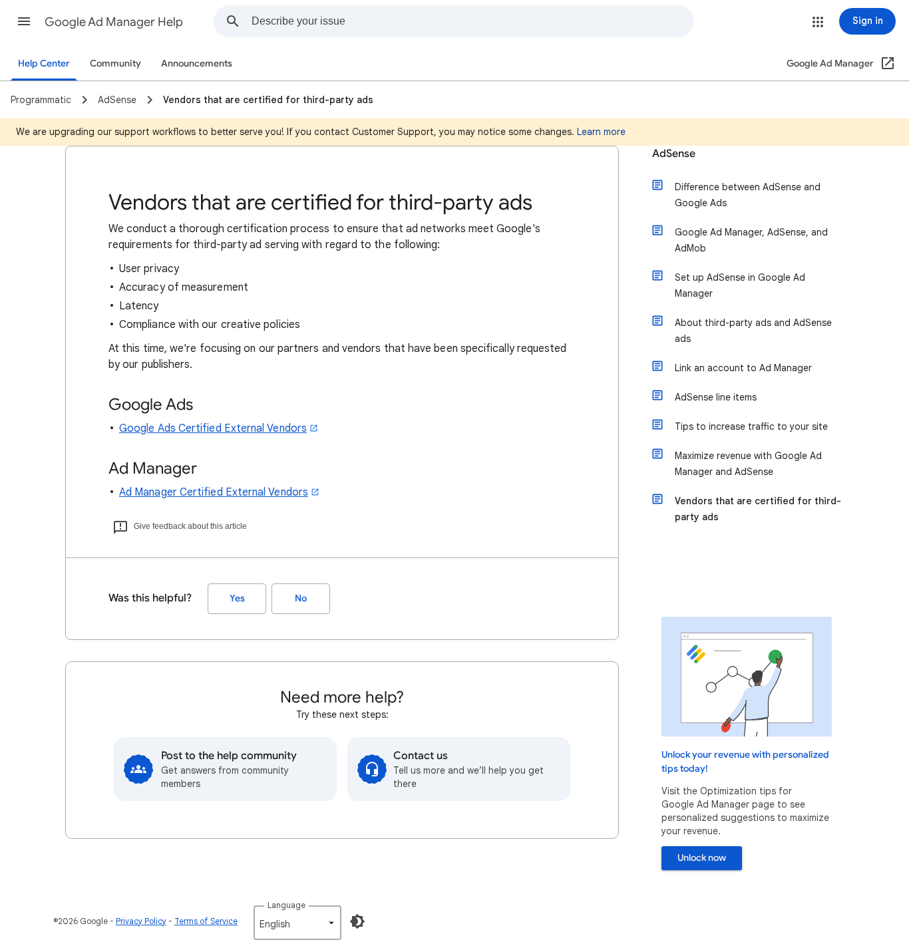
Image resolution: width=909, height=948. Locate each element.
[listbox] (297, 922)
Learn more (601, 132)
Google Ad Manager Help (114, 22)
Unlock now (701, 858)
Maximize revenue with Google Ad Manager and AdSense (748, 464)
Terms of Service (206, 921)
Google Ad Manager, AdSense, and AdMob (751, 240)
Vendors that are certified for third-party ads (758, 509)
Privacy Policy (141, 921)
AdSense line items (716, 397)
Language (286, 905)
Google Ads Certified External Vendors (213, 428)
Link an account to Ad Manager (743, 368)
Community (115, 63)
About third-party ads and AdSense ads (753, 331)
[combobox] (472, 21)
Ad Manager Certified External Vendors (213, 492)
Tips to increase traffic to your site (751, 426)
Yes (237, 598)
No (301, 598)
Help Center (44, 63)
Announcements (196, 63)
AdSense (673, 153)
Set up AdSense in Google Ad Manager (740, 285)
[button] (24, 21)
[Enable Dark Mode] (357, 921)
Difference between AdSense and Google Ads (747, 195)
